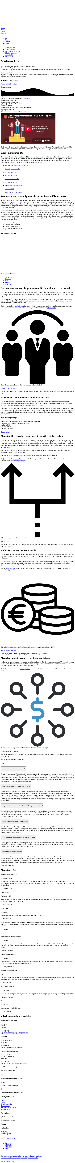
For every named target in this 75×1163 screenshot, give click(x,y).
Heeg (6, 280)
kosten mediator (11, 568)
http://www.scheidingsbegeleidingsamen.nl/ (14, 1033)
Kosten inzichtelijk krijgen (9, 84)
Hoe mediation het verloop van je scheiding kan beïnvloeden (19, 1158)
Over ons (3, 31)
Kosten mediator (10, 48)
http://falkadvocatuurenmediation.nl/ (12, 1047)
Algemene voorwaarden (8, 1107)
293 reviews (26, 98)
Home (3, 28)
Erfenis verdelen (10, 49)
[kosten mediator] (37, 645)
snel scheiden (17, 459)
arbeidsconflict (51, 308)
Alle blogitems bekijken (8, 1161)
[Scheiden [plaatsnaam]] (37, 536)
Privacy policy (5, 1106)
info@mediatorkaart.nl (8, 1138)
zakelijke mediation (22, 306)
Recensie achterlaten (7, 1109)
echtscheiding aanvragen (18, 460)
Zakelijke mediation (11, 53)
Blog (2, 29)
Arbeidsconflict (9, 56)
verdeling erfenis (25, 669)
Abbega (7, 282)
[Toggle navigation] (1, 35)
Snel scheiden (9, 55)
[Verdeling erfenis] (37, 746)
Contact (3, 33)
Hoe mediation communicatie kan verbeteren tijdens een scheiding (21, 1156)
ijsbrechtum (8, 284)
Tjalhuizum (8, 277)
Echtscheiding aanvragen (12, 51)
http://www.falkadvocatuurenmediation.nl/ (14, 1063)
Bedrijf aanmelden (6, 1104)
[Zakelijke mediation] (37, 383)
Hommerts (8, 279)
